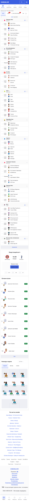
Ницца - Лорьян (14, 431)
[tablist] (12, 13)
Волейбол (25, 459)
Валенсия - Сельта (14, 428)
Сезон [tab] (17, 365)
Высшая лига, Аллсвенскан (12, 237)
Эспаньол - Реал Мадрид (14, 444)
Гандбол (12, 461)
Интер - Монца (14, 420)
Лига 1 (7, 90)
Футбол (3, 459)
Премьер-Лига (9, 19)
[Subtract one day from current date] (27, 17)
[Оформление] (26, 2)
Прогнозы (10, 464)
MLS (7, 204)
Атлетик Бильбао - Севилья (14, 426)
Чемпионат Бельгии (10, 161)
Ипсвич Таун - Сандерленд (14, 436)
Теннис (8, 459)
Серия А (8, 138)
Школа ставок (14, 479)
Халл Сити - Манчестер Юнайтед (14, 439)
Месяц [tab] (11, 365)
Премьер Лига (9, 185)
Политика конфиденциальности (14, 483)
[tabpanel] (14, 133)
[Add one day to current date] (1, 17)
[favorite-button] (2, 20)
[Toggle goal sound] (26, 13)
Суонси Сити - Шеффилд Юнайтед (14, 447)
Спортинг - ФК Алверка (14, 453)
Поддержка (14, 484)
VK (17, 471)
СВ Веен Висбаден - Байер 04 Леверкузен (14, 455)
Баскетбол (14, 459)
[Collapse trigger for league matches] (26, 20)
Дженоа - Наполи (14, 423)
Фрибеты (14, 477)
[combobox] (22, 2)
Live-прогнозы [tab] (16, 13)
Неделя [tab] (5, 365)
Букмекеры (14, 481)
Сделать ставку (14, 267)
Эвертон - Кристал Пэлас (14, 442)
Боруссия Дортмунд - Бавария (14, 434)
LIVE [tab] (8, 13)
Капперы (14, 475)
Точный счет (18, 464)
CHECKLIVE (5, 2)
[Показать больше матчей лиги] (25, 20)
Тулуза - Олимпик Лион (14, 417)
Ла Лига (8, 72)
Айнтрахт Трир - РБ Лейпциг (14, 450)
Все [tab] (3, 13)
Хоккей (19, 459)
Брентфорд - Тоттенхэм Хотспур (14, 415)
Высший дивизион (10, 48)
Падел (17, 461)
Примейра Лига (9, 119)
